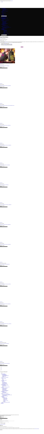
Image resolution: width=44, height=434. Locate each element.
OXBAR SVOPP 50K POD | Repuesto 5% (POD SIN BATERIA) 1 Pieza (7, 105)
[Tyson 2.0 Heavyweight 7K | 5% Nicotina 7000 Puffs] (7, 281)
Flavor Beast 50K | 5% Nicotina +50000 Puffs (4, 65)
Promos (2, 393)
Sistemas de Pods (4, 378)
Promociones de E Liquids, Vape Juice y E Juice (6, 27)
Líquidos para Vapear (3, 384)
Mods (3, 379)
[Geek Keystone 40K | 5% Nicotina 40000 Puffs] (7, 261)
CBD (2, 386)
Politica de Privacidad (6, 32)
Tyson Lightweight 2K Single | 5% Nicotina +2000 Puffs (5, 323)
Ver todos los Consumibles (4, 17)
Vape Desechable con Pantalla (5, 375)
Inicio (0, 38)
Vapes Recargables (4, 374)
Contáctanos (2, 396)
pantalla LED (5, 44)
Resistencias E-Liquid (4, 383)
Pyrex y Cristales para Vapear (5, 390)
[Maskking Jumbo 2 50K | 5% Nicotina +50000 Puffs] (7, 122)
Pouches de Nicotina (4, 24)
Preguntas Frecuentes (4, 397)
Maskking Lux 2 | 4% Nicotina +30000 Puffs (4, 343)
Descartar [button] (12, 0)
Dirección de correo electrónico (3, 426)
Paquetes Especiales (4, 395)
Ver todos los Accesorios (4, 23)
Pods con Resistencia (4, 382)
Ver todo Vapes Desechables (5, 377)
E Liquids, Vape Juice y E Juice (5, 18)
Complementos (2, 391)
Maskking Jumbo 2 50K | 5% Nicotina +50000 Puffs (5, 125)
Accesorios (2, 387)
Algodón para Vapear (4, 22)
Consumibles (2, 14)
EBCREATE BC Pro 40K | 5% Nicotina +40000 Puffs (5, 224)
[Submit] (1, 373)
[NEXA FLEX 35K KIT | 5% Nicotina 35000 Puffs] (7, 360)
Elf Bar (5, 42)
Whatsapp (3, 29)
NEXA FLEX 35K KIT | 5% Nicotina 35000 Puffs (5, 363)
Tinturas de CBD (4, 392)
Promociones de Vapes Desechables (6, 394)
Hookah (3, 376)
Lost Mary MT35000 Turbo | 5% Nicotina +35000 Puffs (5, 204)
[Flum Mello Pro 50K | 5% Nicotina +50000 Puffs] (7, 162)
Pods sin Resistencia (4, 16)
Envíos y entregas (5, 31)
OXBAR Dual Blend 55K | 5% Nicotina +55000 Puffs (5, 244)
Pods (2, 381)
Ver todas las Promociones (4, 28)
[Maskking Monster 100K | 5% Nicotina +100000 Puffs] (7, 142)
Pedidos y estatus (5, 30)
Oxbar (7, 42)
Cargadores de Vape (4, 21)
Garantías (4, 33)
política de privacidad (37, 428)
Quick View (1, 63)
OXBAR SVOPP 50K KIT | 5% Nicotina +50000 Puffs (5, 85)
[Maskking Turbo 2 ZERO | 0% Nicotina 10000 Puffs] (7, 301)
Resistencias (3, 15)
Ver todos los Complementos (5, 25)
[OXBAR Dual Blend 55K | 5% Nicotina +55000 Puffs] (7, 241)
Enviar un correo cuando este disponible (3, 107)
